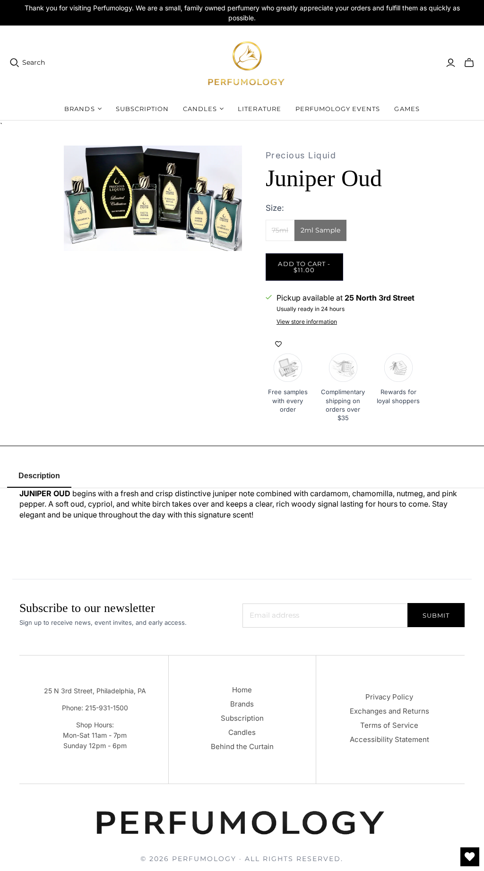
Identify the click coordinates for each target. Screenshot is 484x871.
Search (33, 62)
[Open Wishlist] (469, 856)
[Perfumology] (246, 62)
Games (406, 108)
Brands (242, 703)
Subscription (142, 108)
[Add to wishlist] (278, 344)
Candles (242, 732)
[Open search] (14, 63)
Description (39, 476)
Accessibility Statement (389, 739)
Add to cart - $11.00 (304, 267)
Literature (259, 108)
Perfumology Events (337, 108)
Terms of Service (389, 725)
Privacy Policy (389, 696)
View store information (307, 321)
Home (242, 689)
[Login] (451, 63)
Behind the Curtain (242, 746)
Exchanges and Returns (389, 711)
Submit (436, 615)
